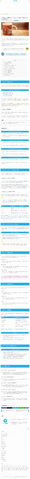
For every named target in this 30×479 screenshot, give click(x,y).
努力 (4, 468)
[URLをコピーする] (26, 408)
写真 (27, 467)
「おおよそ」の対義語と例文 (8, 71)
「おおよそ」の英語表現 (7, 72)
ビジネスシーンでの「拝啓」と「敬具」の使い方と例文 (18, 215)
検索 (27, 428)
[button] (4, 408)
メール (3, 439)
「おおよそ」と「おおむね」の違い (9, 67)
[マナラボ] (15, 1)
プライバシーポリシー (6, 476)
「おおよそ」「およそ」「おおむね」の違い (10, 65)
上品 (21, 467)
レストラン (18, 467)
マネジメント (14, 467)
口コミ (11, 468)
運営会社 (23, 476)
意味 (12, 405)
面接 (3, 450)
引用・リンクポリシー (11, 476)
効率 (6, 468)
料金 (27, 468)
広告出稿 (16, 476)
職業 (3, 457)
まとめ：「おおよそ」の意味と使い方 (9, 73)
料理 (25, 468)
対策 (21, 468)
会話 (13, 405)
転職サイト (3, 455)
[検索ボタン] (29, 1)
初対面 (2, 468)
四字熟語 (3, 459)
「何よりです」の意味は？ (18, 217)
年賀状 (23, 468)
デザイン (3, 467)
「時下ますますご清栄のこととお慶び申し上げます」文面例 (18, 216)
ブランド (5, 467)
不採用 (23, 467)
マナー (3, 437)
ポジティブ (11, 467)
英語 (8, 405)
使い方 (10, 405)
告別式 (14, 468)
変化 (19, 468)
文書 (3, 441)
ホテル (8, 467)
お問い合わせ (19, 476)
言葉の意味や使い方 (16, 20)
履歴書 (3, 448)
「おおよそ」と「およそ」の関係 (9, 66)
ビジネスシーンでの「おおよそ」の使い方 (10, 68)
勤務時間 (9, 468)
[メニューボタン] (1, 1)
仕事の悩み (3, 453)
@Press (26, 476)
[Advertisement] (15, 7)
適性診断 (3, 443)
